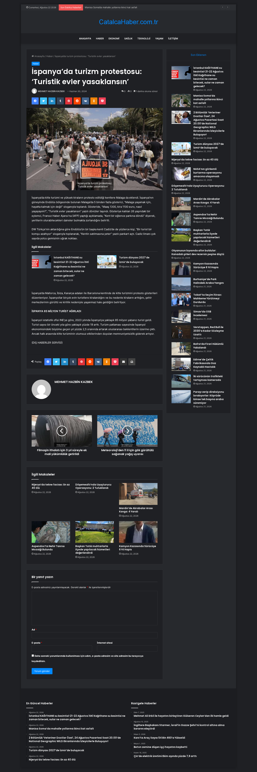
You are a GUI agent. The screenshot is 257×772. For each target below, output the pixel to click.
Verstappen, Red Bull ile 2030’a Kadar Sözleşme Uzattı (208, 330)
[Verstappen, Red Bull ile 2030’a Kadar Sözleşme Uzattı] (181, 332)
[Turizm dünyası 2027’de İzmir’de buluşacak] (106, 261)
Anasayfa (85, 38)
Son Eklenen (198, 55)
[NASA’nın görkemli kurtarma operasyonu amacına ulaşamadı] (181, 173)
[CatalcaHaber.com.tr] (128, 22)
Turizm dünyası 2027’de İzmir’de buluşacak (208, 145)
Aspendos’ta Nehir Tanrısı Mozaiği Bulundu (48, 547)
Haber (100, 38)
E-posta (37, 642)
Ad (34, 629)
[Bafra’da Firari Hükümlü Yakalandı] (181, 348)
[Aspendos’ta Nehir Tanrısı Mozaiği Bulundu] (51, 532)
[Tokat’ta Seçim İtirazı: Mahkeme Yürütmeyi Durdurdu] (181, 299)
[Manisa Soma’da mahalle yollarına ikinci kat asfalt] (181, 100)
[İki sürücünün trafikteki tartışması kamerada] (181, 381)
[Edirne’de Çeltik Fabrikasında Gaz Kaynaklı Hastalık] (181, 364)
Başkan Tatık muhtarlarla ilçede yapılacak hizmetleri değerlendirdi (92, 549)
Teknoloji (143, 38)
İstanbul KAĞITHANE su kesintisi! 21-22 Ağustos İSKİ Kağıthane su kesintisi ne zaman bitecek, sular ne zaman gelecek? (71, 266)
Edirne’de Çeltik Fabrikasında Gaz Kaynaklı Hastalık (204, 363)
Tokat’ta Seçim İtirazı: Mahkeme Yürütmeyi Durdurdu (207, 298)
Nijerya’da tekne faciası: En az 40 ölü (51, 486)
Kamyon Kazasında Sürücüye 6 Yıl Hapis (137, 547)
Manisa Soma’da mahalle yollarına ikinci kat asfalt (111, 7)
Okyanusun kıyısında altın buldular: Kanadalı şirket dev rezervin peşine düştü (198, 252)
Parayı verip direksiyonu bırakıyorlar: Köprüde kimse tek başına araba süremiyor (208, 397)
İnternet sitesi (105, 642)
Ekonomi (114, 38)
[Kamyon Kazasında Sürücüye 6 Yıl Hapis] (138, 532)
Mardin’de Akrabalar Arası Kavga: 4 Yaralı (136, 509)
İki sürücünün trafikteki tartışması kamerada (208, 378)
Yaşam (159, 38)
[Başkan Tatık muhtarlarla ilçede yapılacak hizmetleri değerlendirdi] (94, 532)
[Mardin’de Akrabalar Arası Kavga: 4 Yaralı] (138, 494)
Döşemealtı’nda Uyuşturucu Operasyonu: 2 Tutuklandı (93, 486)
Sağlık (128, 38)
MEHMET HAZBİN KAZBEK (51, 91)
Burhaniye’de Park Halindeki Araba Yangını (208, 281)
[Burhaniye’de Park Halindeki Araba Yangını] (181, 284)
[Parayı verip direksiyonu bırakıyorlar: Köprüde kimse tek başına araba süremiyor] (181, 396)
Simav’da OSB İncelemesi (202, 313)
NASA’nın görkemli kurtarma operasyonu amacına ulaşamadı (207, 172)
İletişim (173, 38)
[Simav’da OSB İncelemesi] (181, 316)
